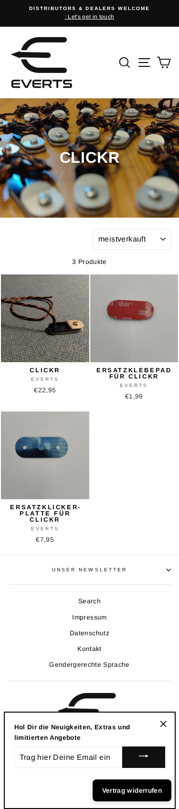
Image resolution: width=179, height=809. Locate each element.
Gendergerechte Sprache (89, 664)
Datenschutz (89, 633)
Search (89, 601)
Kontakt (89, 648)
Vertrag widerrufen (132, 790)
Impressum (89, 617)
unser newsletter (89, 569)
